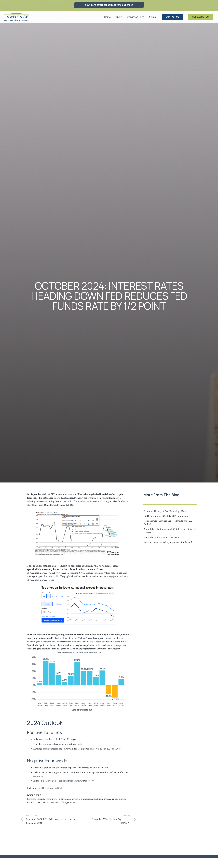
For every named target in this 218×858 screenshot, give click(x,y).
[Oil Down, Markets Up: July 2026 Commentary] (170, 516)
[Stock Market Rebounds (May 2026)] (170, 537)
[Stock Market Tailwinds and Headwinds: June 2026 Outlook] (170, 522)
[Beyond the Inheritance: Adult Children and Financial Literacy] (170, 530)
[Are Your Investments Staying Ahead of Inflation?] (170, 542)
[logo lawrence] (16, 17)
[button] (123, 17)
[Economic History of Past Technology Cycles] (170, 511)
